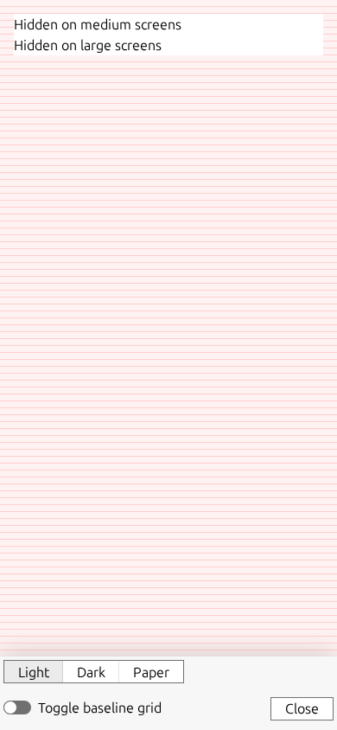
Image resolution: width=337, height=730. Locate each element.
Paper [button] (151, 672)
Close (302, 708)
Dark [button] (91, 672)
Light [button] (33, 672)
